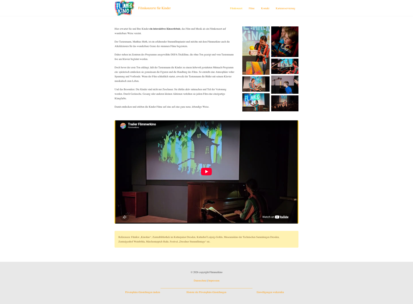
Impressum (213, 280)
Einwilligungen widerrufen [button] (270, 292)
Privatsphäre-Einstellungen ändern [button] (142, 292)
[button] (257, 8)
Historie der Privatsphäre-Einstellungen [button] (206, 292)
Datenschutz (200, 280)
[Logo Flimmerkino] (125, 8)
